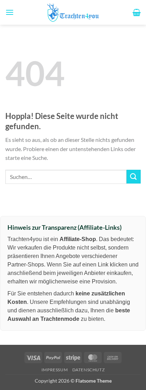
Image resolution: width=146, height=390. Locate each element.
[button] (9, 12)
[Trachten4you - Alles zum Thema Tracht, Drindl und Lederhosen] (73, 12)
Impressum (54, 369)
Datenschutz (88, 369)
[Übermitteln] (134, 177)
